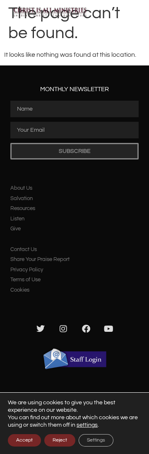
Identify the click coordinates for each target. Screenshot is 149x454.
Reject (60, 440)
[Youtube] (109, 329)
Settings (96, 440)
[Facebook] (86, 329)
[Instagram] (63, 329)
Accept (24, 440)
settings (87, 425)
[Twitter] (40, 329)
